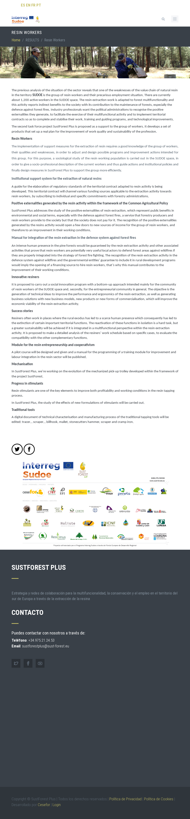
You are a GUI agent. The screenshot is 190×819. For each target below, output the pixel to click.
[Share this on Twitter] (17, 449)
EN (28, 5)
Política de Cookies (158, 799)
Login (57, 804)
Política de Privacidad (125, 799)
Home (16, 40)
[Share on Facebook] (29, 449)
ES (23, 5)
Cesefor (44, 804)
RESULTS (32, 40)
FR (33, 5)
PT (38, 5)
